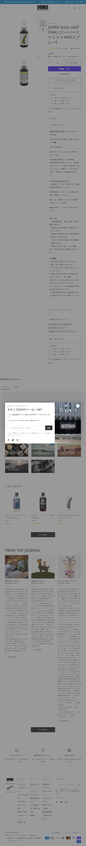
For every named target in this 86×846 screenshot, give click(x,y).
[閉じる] (77, 406)
